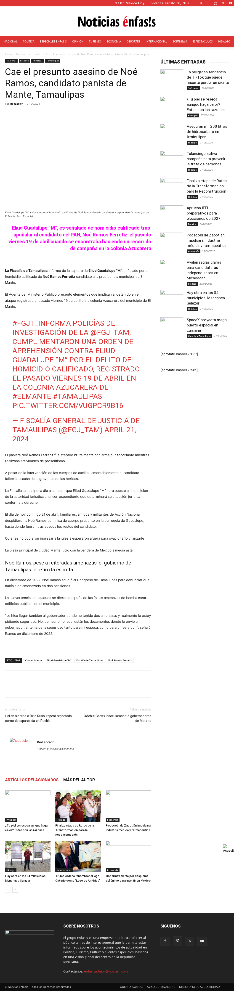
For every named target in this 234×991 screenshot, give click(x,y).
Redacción (16, 103)
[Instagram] (215, 3)
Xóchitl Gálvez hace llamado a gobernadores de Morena (117, 718)
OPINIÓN (77, 41)
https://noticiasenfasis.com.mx (55, 748)
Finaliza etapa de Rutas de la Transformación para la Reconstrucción (74, 830)
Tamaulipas (52, 60)
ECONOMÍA (113, 41)
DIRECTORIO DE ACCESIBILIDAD (199, 987)
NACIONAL (10, 41)
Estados (37, 54)
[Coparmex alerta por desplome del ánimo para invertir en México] (128, 856)
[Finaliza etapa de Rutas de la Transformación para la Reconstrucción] (78, 806)
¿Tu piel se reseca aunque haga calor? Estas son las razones (206, 104)
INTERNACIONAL (156, 41)
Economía (112, 819)
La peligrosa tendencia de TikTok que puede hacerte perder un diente (208, 77)
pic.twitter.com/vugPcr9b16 (67, 405)
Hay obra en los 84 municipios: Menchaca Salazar (206, 297)
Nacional (21, 54)
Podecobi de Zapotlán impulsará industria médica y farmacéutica (206, 240)
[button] (201, 3)
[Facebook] (208, 3)
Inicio (8, 54)
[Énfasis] (117, 21)
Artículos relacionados (31, 779)
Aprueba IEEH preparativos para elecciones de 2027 (204, 213)
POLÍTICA (29, 41)
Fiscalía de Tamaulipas (89, 660)
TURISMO (95, 41)
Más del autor (79, 779)
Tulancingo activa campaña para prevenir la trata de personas (206, 158)
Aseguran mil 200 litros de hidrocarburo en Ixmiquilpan (207, 131)
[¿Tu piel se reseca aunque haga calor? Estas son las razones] (28, 806)
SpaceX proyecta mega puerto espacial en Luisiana (207, 325)
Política (192, 224)
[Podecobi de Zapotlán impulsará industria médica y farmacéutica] (128, 806)
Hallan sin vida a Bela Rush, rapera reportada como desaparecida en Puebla (38, 718)
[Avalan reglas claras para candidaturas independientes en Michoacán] (171, 271)
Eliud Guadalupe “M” (59, 660)
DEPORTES (133, 41)
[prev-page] (8, 890)
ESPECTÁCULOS (202, 41)
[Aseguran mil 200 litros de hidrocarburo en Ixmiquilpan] (171, 135)
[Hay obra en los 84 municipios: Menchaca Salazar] (28, 856)
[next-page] (15, 890)
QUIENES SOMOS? (131, 987)
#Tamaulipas (77, 396)
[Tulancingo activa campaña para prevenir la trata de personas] (171, 162)
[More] (114, 114)
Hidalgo (61, 819)
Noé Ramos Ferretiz (120, 660)
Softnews (193, 88)
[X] (223, 3)
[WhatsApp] (41, 688)
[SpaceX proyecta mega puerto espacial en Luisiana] (171, 328)
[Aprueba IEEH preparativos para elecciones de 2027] (171, 216)
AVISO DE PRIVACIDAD (161, 987)
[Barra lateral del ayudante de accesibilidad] (228, 848)
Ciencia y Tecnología (199, 336)
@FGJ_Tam (109, 332)
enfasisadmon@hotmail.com (106, 971)
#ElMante (31, 396)
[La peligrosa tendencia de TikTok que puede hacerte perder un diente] (171, 80)
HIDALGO (224, 41)
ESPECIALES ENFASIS (53, 41)
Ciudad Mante (33, 660)
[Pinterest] (30, 688)
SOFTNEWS (180, 41)
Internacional (64, 870)
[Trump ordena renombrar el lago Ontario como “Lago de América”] (78, 856)
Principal (37, 60)
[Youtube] (230, 3)
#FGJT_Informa (41, 323)
